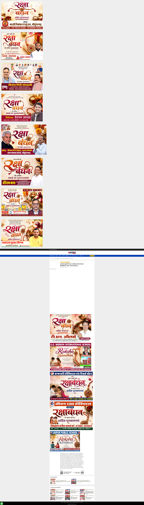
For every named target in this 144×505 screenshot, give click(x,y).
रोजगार (70, 255)
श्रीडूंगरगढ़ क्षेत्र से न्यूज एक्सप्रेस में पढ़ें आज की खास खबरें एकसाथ (63, 481)
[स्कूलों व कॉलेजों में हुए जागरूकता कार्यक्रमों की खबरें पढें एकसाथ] (67, 497)
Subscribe (92, 255)
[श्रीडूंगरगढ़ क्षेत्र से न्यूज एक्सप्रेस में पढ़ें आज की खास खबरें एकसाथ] (52, 481)
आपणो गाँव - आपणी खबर (59, 480)
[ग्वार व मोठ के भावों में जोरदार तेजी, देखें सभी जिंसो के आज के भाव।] (73, 481)
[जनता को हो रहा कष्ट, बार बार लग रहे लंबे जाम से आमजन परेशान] (82, 497)
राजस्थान (76, 255)
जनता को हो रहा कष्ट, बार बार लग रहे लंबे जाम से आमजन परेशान (89, 498)
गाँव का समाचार (63, 480)
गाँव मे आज (60, 255)
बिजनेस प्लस (77, 502)
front (56, 480)
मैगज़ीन (80, 255)
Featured (78, 480)
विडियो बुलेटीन (67, 255)
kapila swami (62, 267)
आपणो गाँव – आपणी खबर (52, 255)
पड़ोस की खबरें (63, 255)
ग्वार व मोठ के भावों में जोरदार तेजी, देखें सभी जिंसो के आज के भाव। (84, 481)
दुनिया (83, 255)
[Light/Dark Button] (87, 255)
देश (78, 255)
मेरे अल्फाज (73, 255)
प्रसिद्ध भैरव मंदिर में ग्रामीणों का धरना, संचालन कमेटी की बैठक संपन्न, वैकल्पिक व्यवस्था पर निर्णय (60, 498)
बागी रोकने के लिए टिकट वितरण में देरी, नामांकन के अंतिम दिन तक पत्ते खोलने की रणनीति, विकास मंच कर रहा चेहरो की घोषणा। (89, 492)
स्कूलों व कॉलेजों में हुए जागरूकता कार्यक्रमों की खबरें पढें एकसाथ (74, 498)
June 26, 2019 (66, 267)
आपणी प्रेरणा (56, 255)
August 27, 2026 (58, 482)
